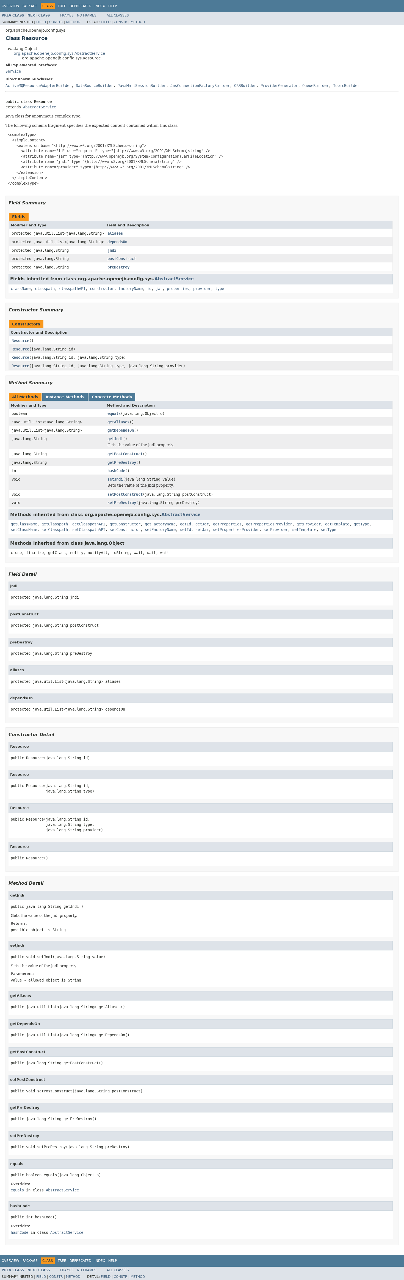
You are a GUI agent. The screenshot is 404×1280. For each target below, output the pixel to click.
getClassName (24, 524)
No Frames (86, 15)
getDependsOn (120, 430)
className (21, 288)
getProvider (309, 524)
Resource (20, 340)
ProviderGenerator (279, 85)
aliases (115, 233)
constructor (102, 288)
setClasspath (54, 529)
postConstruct (121, 258)
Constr (56, 22)
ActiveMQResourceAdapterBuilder (38, 85)
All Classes (118, 15)
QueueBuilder (315, 85)
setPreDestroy (121, 502)
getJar (202, 524)
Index (100, 6)
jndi (111, 250)
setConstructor (125, 529)
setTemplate (304, 529)
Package (30, 6)
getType (361, 524)
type (219, 288)
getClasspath (54, 524)
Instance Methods (65, 397)
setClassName (24, 529)
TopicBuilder (346, 85)
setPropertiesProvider (236, 529)
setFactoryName (160, 529)
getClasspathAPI (88, 524)
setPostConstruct (125, 494)
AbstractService (39, 107)
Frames (67, 15)
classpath (45, 288)
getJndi (115, 439)
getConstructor (125, 524)
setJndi (115, 479)
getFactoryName (160, 524)
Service (13, 71)
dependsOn (117, 242)
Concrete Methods (112, 397)
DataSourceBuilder (94, 85)
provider (202, 288)
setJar (202, 529)
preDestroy (118, 267)
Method (73, 22)
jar (159, 288)
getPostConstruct (125, 454)
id (149, 288)
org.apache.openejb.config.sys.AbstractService (59, 53)
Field (41, 22)
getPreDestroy (121, 462)
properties (178, 288)
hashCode (116, 470)
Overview (10, 6)
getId (185, 524)
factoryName (130, 288)
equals (114, 413)
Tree (62, 6)
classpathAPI (72, 288)
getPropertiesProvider (269, 524)
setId (185, 529)
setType (328, 529)
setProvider (276, 529)
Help (112, 6)
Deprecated (80, 6)
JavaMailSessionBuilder (142, 85)
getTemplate (337, 524)
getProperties (227, 524)
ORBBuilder (245, 85)
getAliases (118, 422)
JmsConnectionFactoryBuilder (200, 85)
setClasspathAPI (88, 529)
